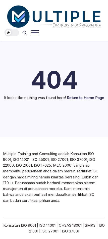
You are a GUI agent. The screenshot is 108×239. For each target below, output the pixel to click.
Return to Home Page (85, 97)
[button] (12, 32)
